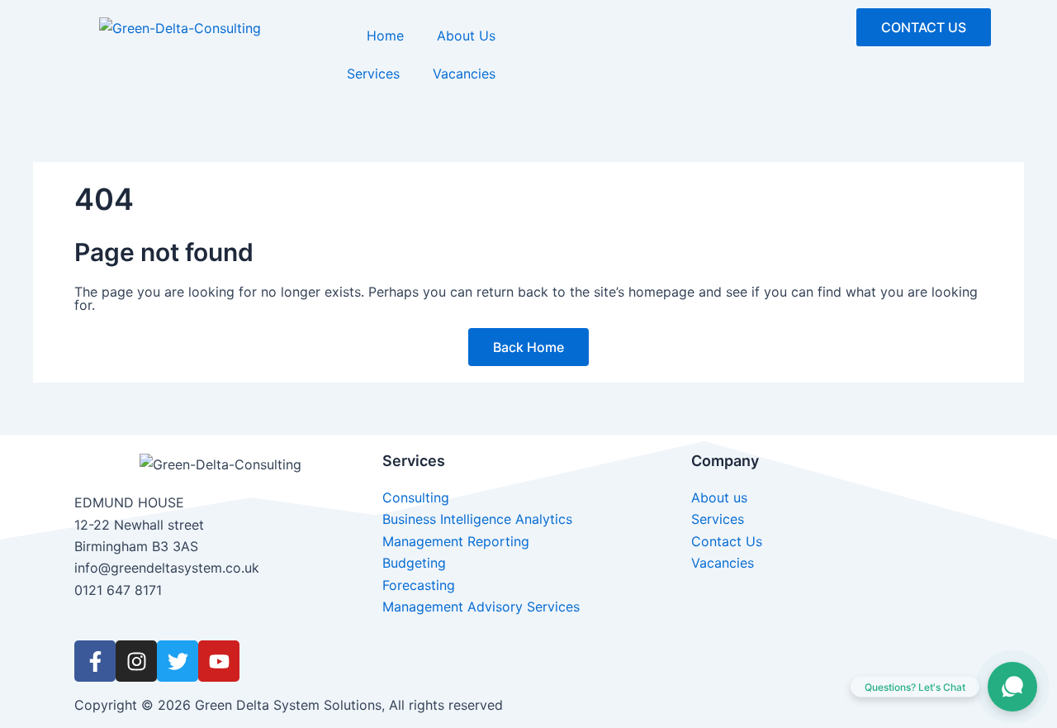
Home (385, 35)
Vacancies (464, 73)
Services (373, 73)
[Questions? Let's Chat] (1012, 686)
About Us (466, 35)
